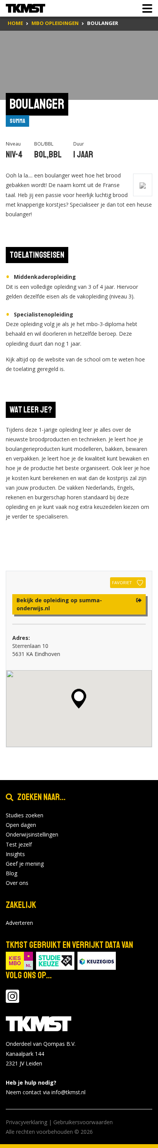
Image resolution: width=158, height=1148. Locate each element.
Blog (11, 873)
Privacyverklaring (26, 1122)
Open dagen (21, 824)
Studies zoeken (24, 815)
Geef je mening (25, 863)
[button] (78, 699)
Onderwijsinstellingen (32, 834)
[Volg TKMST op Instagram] (12, 1000)
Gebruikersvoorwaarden (83, 1122)
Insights (15, 854)
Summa (17, 121)
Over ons (17, 882)
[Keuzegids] (96, 960)
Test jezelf (19, 844)
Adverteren (19, 922)
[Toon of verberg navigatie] (145, 8)
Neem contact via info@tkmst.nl (46, 1092)
